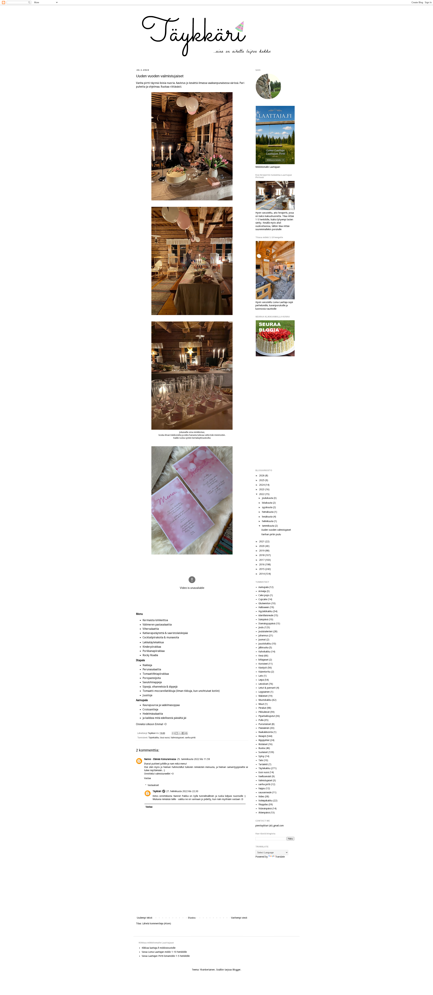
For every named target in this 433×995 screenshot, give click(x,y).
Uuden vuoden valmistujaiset (276, 529)
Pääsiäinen (263, 728)
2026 (262, 475)
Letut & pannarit (267, 687)
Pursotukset (264, 724)
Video (261, 796)
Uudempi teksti (144, 917)
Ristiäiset (263, 744)
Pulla (261, 720)
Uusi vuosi (165, 737)
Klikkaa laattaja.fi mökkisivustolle (158, 947)
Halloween (263, 607)
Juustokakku (264, 643)
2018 (262, 555)
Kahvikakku (264, 651)
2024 (262, 484)
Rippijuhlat (263, 740)
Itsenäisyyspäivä (266, 623)
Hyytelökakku (265, 611)
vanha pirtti (190, 737)
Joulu (261, 627)
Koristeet (263, 663)
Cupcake (262, 599)
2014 (262, 573)
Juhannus (263, 635)
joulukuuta (268, 498)
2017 (262, 560)
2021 (262, 541)
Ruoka (261, 748)
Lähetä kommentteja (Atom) (156, 923)
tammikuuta (268, 525)
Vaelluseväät (264, 776)
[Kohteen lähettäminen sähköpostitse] (173, 733)
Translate (280, 856)
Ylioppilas (263, 804)
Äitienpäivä (264, 812)
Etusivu (192, 917)
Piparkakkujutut (266, 716)
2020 (262, 546)
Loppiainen (264, 691)
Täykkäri (157, 791)
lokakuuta (267, 502)
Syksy (261, 756)
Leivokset (263, 683)
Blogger (236, 969)
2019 (262, 550)
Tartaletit (263, 764)
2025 (262, 480)
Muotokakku (264, 700)
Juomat (262, 639)
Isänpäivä (263, 619)
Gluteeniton (264, 603)
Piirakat (262, 708)
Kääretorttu (264, 671)
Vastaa (147, 778)
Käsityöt (262, 667)
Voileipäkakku (265, 800)
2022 (262, 494)
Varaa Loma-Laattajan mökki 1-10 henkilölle (164, 952)
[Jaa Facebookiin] (183, 733)
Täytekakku (153, 737)
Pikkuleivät (264, 712)
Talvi (260, 760)
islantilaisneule (265, 615)
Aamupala (263, 587)
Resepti (262, 736)
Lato (260, 675)
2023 (262, 489)
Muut (261, 704)
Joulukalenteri (265, 631)
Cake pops (263, 595)
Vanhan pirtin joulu (271, 534)
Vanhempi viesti (239, 917)
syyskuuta (267, 507)
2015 (262, 569)
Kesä (260, 655)
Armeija (262, 591)
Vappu (261, 788)
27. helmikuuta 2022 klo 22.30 (182, 791)
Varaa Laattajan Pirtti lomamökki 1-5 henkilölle (166, 956)
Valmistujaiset (177, 737)
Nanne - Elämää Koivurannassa (160, 759)
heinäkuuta (268, 512)
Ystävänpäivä (265, 808)
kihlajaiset (263, 659)
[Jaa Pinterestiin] (186, 733)
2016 (262, 564)
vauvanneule (264, 792)
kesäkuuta (267, 516)
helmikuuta (268, 521)
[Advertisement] (192, 887)
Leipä (261, 679)
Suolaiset (263, 752)
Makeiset (263, 696)
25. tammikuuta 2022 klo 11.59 (193, 759)
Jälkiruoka (263, 647)
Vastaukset (153, 785)
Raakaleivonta (265, 732)
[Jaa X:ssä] (179, 733)
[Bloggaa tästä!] (176, 733)
